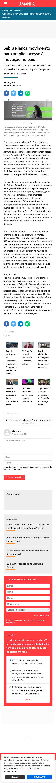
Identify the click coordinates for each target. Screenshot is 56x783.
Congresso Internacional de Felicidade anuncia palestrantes (27, 395)
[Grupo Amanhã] (27, 4)
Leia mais (28, 739)
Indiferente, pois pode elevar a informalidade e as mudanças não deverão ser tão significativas (27, 690)
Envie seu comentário (14, 477)
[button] (5, 3)
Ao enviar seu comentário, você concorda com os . (28, 468)
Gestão (7, 336)
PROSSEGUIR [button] (39, 777)
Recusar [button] (15, 777)
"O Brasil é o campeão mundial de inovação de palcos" (27, 357)
